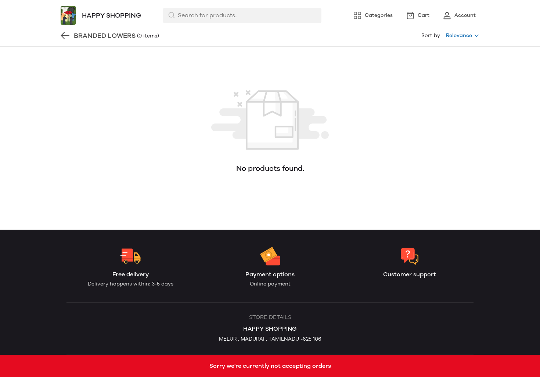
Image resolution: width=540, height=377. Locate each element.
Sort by (430, 35)
